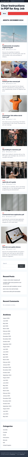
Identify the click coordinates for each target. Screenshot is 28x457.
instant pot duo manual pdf (11, 81)
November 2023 (7, 401)
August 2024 (6, 377)
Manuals (4, 80)
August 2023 (6, 408)
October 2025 (6, 341)
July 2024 (5, 380)
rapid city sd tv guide (9, 182)
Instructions (6, 437)
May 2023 (5, 416)
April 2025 (5, 357)
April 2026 (5, 326)
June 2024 (5, 383)
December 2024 (7, 367)
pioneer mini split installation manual (12, 286)
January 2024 (6, 395)
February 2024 (6, 393)
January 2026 (6, 333)
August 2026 (6, 318)
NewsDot (22, 454)
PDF (3, 44)
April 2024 (5, 388)
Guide (3, 180)
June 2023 (5, 414)
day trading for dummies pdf (11, 149)
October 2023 (6, 403)
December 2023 (7, 398)
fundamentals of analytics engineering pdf (10, 46)
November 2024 (7, 370)
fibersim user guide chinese (11, 247)
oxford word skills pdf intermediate (11, 291)
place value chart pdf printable (10, 289)
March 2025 (6, 359)
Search (5, 263)
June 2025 (5, 352)
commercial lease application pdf (13, 214)
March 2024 (6, 390)
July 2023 (5, 411)
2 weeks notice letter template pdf (11, 280)
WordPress (12, 454)
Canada (5, 432)
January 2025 (6, 364)
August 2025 (6, 346)
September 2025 (7, 344)
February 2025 (6, 362)
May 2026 (5, 323)
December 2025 (7, 336)
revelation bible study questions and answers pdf (12, 283)
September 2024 (7, 375)
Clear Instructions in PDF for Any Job (13, 7)
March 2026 (6, 328)
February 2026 (6, 331)
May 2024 (5, 385)
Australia (5, 429)
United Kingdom (7, 445)
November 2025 (7, 339)
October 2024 (6, 372)
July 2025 (5, 349)
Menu (4, 13)
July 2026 (5, 320)
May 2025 (5, 354)
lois (4, 49)
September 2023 (7, 406)
